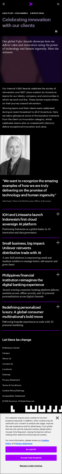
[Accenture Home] (31, 4)
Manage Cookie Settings (31, 466)
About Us (6, 358)
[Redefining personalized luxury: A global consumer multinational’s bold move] (58, 306)
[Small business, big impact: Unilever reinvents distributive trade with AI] (58, 242)
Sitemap (6, 374)
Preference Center (11, 347)
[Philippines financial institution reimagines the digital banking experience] (58, 274)
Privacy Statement (11, 379)
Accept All (31, 449)
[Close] (57, 418)
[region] (31, 443)
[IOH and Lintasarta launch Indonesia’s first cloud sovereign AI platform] (58, 214)
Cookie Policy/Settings (13, 390)
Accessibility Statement (13, 395)
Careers (6, 352)
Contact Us (7, 363)
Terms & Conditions (11, 385)
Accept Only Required (31, 458)
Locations (7, 368)
